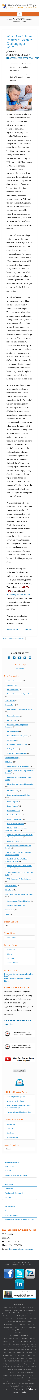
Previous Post (12, 629)
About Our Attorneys (12, 1162)
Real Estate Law (12, 1264)
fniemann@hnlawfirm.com (18, 594)
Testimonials (9, 910)
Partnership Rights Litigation (17, 744)
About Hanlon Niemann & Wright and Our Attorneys (18, 1221)
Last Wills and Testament (15, 823)
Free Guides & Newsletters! (14, 1193)
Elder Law (8, 762)
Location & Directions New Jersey (16, 1175)
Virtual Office (9, 1166)
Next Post (28, 629)
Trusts (7, 914)
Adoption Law (12, 685)
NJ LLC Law (11, 740)
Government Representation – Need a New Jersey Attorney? (18, 1107)
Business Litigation (11, 757)
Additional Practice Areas (13, 681)
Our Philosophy (10, 1206)
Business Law (9, 705)
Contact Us (8, 1171)
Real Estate (10, 958)
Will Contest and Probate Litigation (19, 879)
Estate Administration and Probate (13, 638)
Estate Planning (12, 806)
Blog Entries (9, 1184)
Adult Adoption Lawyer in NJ (16, 1097)
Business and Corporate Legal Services (19, 709)
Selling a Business (13, 749)
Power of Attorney (13, 841)
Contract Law (11, 720)
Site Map (8, 1197)
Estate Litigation (12, 802)
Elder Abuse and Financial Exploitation (20, 784)
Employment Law (13, 731)
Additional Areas (12, 963)
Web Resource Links (11, 1215)
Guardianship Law (13, 810)
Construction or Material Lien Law (18, 901)
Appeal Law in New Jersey (15, 1101)
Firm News (9, 890)
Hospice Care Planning (14, 819)
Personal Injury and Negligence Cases (19, 694)
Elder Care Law (12, 791)
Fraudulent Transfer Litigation (17, 736)
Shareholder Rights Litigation (17, 753)
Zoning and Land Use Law (16, 905)
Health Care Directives (14, 815)
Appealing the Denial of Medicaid (18, 766)
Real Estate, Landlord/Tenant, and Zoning (19, 894)
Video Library (11, 937)
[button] (19, 14)
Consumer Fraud (13, 689)
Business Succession (13, 716)
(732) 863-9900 (19, 668)
